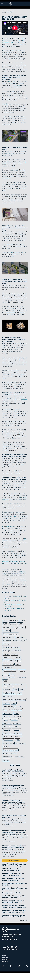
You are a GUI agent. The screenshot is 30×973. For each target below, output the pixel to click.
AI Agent (7, 630)
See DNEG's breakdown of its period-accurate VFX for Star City (13, 801)
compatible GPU (15, 516)
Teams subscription (10, 753)
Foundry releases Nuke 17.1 (11, 893)
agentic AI (21, 627)
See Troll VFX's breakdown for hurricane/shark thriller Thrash (13, 771)
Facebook (21, 571)
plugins (17, 85)
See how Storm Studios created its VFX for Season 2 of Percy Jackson (14, 906)
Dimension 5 (8, 667)
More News (15, 860)
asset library (17, 651)
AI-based (21, 637)
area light (7, 651)
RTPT (20, 733)
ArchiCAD (7, 644)
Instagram (5, 573)
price (6, 720)
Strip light (7, 746)
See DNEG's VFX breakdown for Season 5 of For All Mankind (13, 874)
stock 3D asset (9, 743)
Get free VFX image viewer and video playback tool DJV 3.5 (13, 786)
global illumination (9, 693)
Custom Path (8, 661)
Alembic (16, 641)
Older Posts (24, 920)
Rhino (13, 733)
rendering (17, 730)
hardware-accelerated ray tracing (15, 700)
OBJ (5, 710)
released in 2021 (10, 81)
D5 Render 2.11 (9, 664)
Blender (6, 654)
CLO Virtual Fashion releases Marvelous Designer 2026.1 (12, 869)
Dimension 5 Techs (10, 671)
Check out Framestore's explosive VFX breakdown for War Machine (14, 831)
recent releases (9, 153)
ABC (20, 624)
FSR (18, 434)
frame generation (9, 677)
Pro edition (14, 720)
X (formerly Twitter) (18, 573)
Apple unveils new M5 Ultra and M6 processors (14, 816)
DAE (18, 664)
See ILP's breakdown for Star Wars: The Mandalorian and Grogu (14, 865)
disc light (22, 671)
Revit (6, 733)
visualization (19, 756)
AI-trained (7, 641)
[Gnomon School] (9, 940)
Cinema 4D (7, 657)
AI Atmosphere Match (11, 634)
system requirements (11, 750)
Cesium (16, 485)
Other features (7, 104)
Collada (17, 657)
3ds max (13, 624)
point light (7, 716)
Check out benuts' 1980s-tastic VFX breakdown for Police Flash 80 (14, 916)
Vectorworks (8, 756)
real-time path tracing (11, 726)
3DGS (23, 620)
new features (8, 706)
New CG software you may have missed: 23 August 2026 (13, 879)
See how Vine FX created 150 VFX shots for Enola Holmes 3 (13, 897)
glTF (20, 693)
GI (17, 689)
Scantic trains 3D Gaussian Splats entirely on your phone (13, 901)
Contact (5, 957)
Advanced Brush (9, 627)
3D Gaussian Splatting (11, 620)
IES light (6, 703)
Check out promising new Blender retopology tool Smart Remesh (14, 846)
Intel (14, 703)
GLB (22, 689)
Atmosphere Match (11, 252)
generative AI (8, 689)
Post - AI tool (18, 716)
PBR (16, 713)
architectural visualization (12, 647)
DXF (12, 674)
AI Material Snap (9, 637)
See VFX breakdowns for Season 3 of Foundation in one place (14, 889)
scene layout (8, 736)
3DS (5, 624)
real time (17, 723)
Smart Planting (8, 740)
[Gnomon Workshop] (10, 948)
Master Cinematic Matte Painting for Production (14, 884)
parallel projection (16, 710)
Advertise (6, 959)
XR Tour (6, 760)
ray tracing (7, 723)
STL (18, 740)
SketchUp (19, 736)
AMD (24, 641)
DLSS (6, 674)
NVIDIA (18, 706)
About (4, 955)
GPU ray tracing (9, 696)
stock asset (21, 743)
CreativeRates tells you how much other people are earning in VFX (14, 911)
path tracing (8, 713)
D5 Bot (18, 661)
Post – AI (23, 252)
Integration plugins (8, 526)
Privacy (5, 961)
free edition (22, 677)
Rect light (7, 730)
